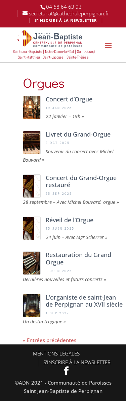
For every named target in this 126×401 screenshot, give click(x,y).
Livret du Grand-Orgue (78, 134)
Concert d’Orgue (69, 99)
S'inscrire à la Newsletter (77, 362)
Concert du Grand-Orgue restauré (81, 181)
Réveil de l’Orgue (69, 220)
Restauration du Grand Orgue (78, 258)
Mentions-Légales (56, 353)
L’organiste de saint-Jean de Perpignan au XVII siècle (84, 301)
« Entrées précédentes (49, 340)
